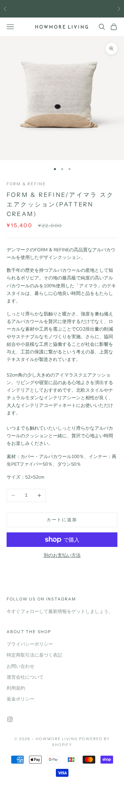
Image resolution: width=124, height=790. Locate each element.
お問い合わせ (20, 666)
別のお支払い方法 (62, 555)
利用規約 (16, 688)
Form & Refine (26, 183)
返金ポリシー (20, 699)
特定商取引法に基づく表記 (34, 655)
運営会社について (25, 677)
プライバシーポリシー (30, 644)
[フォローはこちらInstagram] (10, 719)
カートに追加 (62, 520)
